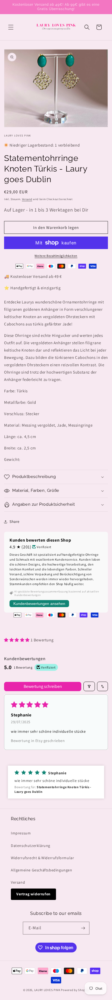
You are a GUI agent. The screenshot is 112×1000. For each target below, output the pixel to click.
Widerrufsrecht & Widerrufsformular (42, 857)
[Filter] (89, 686)
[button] (11, 27)
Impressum (21, 833)
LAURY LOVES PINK (47, 990)
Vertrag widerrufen (33, 894)
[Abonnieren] (83, 928)
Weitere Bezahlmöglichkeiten (56, 256)
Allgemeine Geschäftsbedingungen (41, 870)
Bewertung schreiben (43, 686)
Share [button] (15, 521)
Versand (27, 199)
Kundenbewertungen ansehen (39, 603)
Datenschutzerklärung (30, 845)
